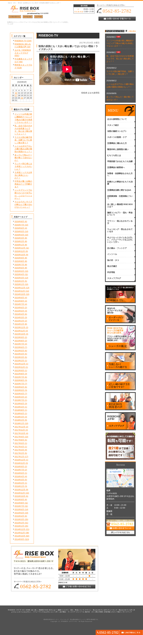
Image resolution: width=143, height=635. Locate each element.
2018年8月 (19, 410)
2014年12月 (20, 529)
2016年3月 (19, 480)
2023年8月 (19, 341)
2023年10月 (20, 334)
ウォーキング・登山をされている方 (120, 610)
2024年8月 (19, 301)
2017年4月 (19, 447)
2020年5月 (19, 390)
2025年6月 (19, 268)
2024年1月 (19, 324)
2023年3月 (19, 357)
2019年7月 (19, 400)
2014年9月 (19, 539)
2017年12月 (20, 427)
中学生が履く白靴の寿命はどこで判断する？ (23, 184)
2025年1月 (19, 284)
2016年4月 (19, 476)
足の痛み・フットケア (67, 612)
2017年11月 (20, 430)
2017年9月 (19, 437)
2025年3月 (19, 278)
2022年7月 (19, 377)
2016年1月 (19, 486)
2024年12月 (20, 288)
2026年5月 (19, 231)
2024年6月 (19, 307)
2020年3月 (19, 397)
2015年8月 (19, 503)
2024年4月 (19, 314)
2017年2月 (19, 453)
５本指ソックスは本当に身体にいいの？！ (23, 175)
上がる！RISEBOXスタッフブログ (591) (23, 53)
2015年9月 (19, 499)
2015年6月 (19, 509)
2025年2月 (19, 281)
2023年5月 (19, 351)
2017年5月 (19, 443)
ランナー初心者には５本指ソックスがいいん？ (23, 166)
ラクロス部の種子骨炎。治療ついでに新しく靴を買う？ (23, 140)
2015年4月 (19, 516)
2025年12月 (20, 248)
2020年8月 (19, 380)
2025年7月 (19, 264)
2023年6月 (19, 347)
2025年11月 (20, 251)
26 (22, 98)
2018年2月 (19, 420)
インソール (80, 612)
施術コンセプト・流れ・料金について (71, 610)
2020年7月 (19, 384)
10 (16, 93)
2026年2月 (19, 241)
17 (16, 95)
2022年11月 (20, 367)
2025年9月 (19, 258)
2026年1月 (19, 245)
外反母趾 (107, 612)
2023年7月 (19, 344)
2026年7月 (19, 225)
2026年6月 (19, 228)
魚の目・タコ (90, 612)
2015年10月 (20, 496)
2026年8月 (19, 221)
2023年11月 (20, 331)
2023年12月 (20, 327)
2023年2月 (19, 360)
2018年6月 (19, 413)
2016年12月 (20, 460)
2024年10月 (20, 294)
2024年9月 (19, 298)
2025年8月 (19, 261)
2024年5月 (19, 311)
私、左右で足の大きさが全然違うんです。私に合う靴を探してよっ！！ (120, 58)
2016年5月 (19, 473)
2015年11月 (20, 493)
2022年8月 (19, 374)
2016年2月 (19, 483)
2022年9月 (19, 370)
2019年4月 (19, 407)
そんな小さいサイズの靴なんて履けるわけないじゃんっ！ (23, 204)
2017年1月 (19, 456)
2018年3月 (19, 417)
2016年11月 (20, 463)
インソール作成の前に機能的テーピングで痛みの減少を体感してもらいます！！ (120, 43)
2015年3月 (19, 519)
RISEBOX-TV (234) (23, 41)
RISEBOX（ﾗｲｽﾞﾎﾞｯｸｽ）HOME (19, 610)
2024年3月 (19, 317)
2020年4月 (19, 394)
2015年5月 (19, 513)
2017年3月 (19, 450)
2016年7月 (19, 470)
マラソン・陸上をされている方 (96, 610)
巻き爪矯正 (99, 612)
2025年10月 (20, 255)
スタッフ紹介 (116, 612)
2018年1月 (19, 423)
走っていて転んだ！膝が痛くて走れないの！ (23, 157)
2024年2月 (19, 321)
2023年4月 (19, 354)
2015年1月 (19, 526)
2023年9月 (19, 337)
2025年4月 (19, 274)
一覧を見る (132, 31)
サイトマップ (127, 612)
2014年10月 (20, 536)
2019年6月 (19, 403)
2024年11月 (20, 291)
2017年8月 (19, 440)
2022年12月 (20, 364)
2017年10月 (20, 433)
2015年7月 (19, 506)
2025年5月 (19, 271)
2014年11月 (20, 533)
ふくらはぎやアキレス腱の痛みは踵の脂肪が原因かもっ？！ (23, 149)
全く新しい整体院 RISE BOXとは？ (44, 610)
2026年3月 (19, 238)
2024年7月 (19, 304)
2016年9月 (19, 466)
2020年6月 (19, 387)
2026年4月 (19, 235)
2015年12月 (20, 489)
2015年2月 (19, 523)
